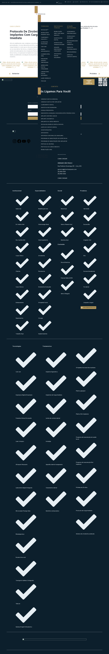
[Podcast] (105, 84)
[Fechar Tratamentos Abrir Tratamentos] (39, 91)
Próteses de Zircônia (47, 144)
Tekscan (43, 81)
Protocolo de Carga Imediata (50, 147)
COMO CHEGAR (62, 178)
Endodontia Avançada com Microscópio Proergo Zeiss (58, 113)
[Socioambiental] (89, 1)
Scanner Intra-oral (45, 55)
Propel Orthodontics (45, 50)
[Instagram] (100, 80)
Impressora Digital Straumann (44, 67)
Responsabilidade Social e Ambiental (72, 43)
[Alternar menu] (36, 9)
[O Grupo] (57, 2)
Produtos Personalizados (72, 48)
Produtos (85, 2)
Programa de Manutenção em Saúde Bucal (54, 138)
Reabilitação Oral (46, 150)
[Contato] (101, 1)
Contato (105, 2)
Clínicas (68, 2)
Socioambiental (96, 2)
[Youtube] (100, 84)
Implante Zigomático (47, 119)
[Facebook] (105, 80)
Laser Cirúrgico (46, 78)
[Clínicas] (65, 1)
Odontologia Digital (58, 39)
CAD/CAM (43, 47)
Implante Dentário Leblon (49, 116)
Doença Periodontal (47, 110)
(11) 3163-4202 (62, 174)
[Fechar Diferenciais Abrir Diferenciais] (39, 18)
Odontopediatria (46, 130)
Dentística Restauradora (49, 108)
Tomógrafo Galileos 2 (44, 38)
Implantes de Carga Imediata (50, 122)
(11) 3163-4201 (62, 171)
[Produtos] (80, 1)
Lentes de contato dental (72, 56)
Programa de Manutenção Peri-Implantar (54, 141)
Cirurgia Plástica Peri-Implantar (51, 102)
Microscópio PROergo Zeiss (45, 34)
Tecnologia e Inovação (71, 37)
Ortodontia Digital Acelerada (57, 56)
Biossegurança (71, 52)
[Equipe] (73, 1)
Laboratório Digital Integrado (45, 73)
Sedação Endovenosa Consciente (58, 49)
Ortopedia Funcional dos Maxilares (52, 136)
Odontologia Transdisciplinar (59, 44)
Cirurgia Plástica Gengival (49, 99)
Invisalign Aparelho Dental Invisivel (52, 124)
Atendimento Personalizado (71, 32)
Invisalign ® (44, 30)
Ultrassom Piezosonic (44, 43)
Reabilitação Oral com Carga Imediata (59, 33)
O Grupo (60, 2)
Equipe (76, 2)
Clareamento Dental (47, 105)
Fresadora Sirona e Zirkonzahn (44, 60)
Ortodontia (44, 133)
